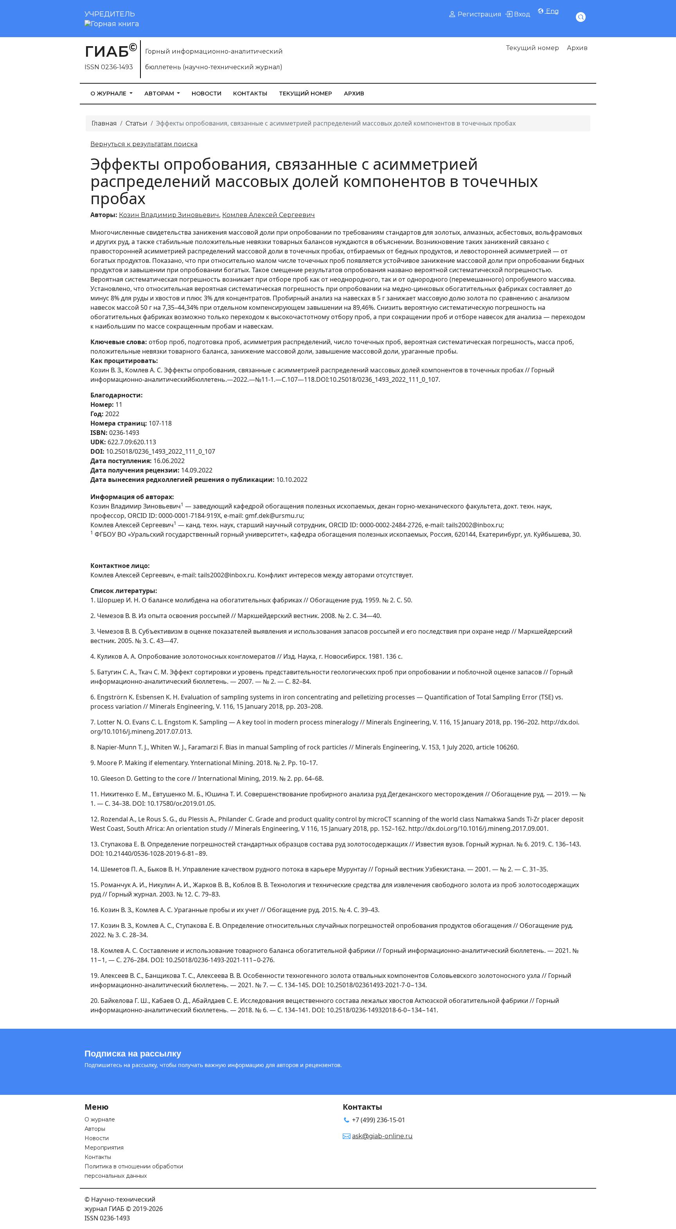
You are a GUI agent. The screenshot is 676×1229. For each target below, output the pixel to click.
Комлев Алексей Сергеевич (268, 215)
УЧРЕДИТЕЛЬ (109, 14)
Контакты (250, 93)
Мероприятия (104, 1147)
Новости (206, 93)
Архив (577, 48)
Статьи (136, 123)
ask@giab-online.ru (382, 1136)
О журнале (109, 93)
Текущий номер (532, 48)
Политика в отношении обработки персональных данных (133, 1171)
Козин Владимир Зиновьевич (169, 215)
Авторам (160, 93)
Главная (104, 123)
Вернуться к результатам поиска (144, 144)
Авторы (94, 1128)
